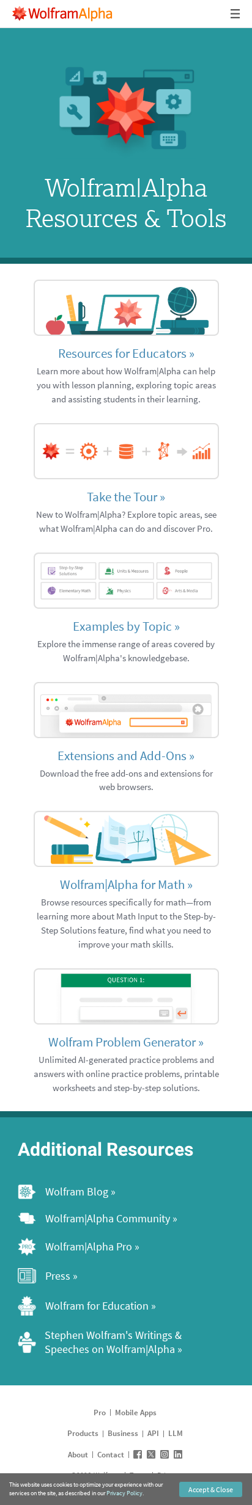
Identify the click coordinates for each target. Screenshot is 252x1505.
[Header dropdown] (236, 13)
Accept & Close (210, 1489)
